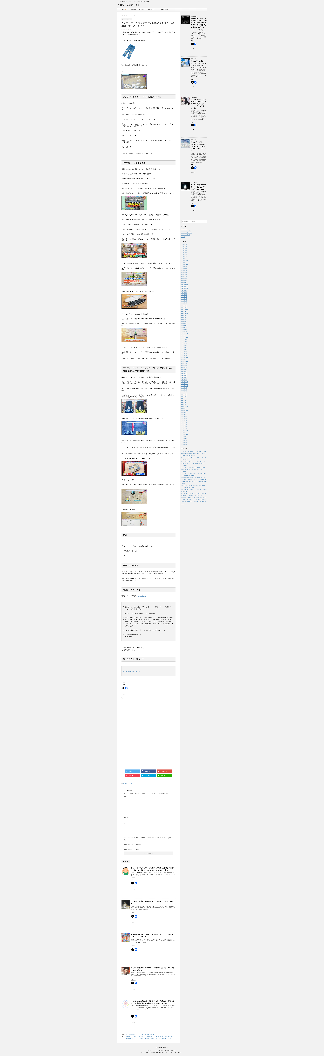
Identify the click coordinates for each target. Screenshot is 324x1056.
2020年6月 (184, 394)
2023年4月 (184, 325)
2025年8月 (184, 268)
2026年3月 (184, 254)
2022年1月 (184, 355)
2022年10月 (184, 337)
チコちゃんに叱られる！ (128, 5)
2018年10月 (184, 434)
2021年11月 (184, 359)
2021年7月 (184, 367)
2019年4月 (184, 422)
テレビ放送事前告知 (186, 233)
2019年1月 (184, 428)
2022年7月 (184, 343)
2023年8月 (184, 317)
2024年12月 (184, 284)
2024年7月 (184, 295)
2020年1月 (184, 404)
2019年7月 (184, 416)
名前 (126, 817)
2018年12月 (184, 430)
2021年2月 (184, 378)
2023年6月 (184, 321)
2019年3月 (184, 424)
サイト (126, 829)
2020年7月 (184, 392)
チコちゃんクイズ (127, 783)
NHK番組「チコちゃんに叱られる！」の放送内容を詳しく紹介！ (162, 1050)
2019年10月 (184, 410)
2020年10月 (184, 386)
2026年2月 (184, 256)
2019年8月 (184, 414)
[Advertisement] (149, 719)
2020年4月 (184, 398)
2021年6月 (184, 369)
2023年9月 (184, 315)
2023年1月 (184, 331)
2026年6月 (184, 248)
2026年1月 (184, 258)
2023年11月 (184, 311)
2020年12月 (184, 382)
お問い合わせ (164, 9)
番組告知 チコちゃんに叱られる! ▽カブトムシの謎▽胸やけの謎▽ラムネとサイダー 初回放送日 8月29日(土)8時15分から (199, 23)
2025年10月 (184, 264)
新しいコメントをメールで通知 (132, 844)
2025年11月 (184, 262)
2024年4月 (184, 301)
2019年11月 (184, 408)
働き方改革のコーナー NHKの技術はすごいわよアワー (142, 1034)
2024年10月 (184, 289)
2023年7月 (184, 319)
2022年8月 (184, 341)
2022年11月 (184, 335)
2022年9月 (184, 339)
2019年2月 (184, 426)
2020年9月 (184, 388)
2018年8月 (184, 438)
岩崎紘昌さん (142, 596)
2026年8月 (184, 244)
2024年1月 (184, 307)
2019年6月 (184, 418)
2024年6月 (184, 297)
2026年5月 (184, 250)
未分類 (183, 237)
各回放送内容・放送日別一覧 (137, 10)
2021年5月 (184, 371)
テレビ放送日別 (185, 235)
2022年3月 (184, 351)
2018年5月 (184, 444)
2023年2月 (184, 329)
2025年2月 (184, 280)
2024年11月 (184, 287)
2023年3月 (184, 327)
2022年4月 (184, 349)
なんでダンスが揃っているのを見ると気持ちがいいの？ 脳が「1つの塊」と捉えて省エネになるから (199, 146)
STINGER (179, 1052)
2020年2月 (184, 402)
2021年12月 (184, 357)
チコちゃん (184, 229)
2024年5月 (184, 299)
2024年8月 (184, 293)
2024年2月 (184, 305)
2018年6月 (184, 442)
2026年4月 (184, 252)
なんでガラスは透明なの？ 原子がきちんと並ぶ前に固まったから (198, 63)
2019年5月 (184, 420)
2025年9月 (184, 266)
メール (126, 823)
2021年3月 (184, 376)
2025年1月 (184, 282)
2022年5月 (184, 347)
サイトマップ (151, 9)
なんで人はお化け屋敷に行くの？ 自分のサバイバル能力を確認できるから (198, 187)
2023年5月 (184, 323)
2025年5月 (184, 274)
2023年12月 (184, 309)
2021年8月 (184, 365)
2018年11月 (184, 432)
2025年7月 (184, 270)
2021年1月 (184, 380)
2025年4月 (184, 276)
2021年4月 (184, 374)
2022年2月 (184, 353)
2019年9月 (184, 412)
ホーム (123, 9)
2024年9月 (184, 291)
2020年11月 (184, 384)
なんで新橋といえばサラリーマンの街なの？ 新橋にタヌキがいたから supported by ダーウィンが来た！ (198, 104)
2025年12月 (184, 260)
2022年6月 (184, 345)
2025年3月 (184, 278)
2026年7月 (184, 246)
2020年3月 (184, 400)
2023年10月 (184, 313)
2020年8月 (184, 390)
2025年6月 (184, 272)
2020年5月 (184, 396)
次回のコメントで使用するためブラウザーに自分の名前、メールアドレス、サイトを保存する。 (148, 839)
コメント (127, 796)
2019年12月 (184, 406)
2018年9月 (184, 436)
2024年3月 (184, 303)
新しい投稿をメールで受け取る (132, 849)
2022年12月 (184, 333)
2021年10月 (184, 361)
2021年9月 (184, 363)
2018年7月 (184, 440)
